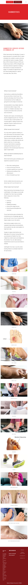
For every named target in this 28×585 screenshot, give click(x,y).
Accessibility (22, 555)
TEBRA (20, 583)
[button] (26, 2)
